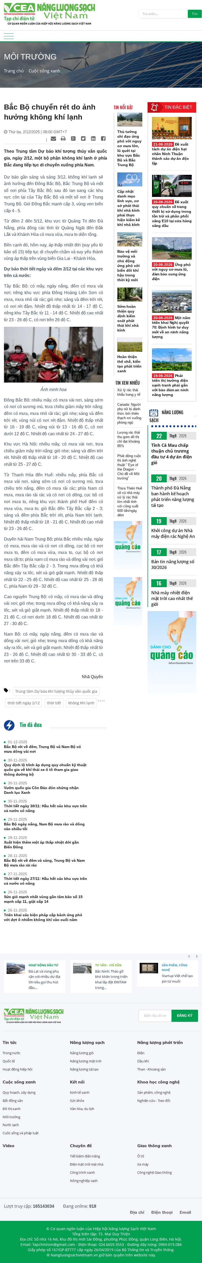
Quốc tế (9, 1061)
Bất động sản (13, 1100)
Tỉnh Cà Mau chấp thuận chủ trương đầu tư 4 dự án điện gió (171, 453)
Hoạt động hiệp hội (17, 1069)
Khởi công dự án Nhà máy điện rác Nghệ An (173, 533)
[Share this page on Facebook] (103, 138)
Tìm (195, 14)
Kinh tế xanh (79, 1092)
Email (185, 1212)
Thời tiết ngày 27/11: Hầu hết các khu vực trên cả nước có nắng (45, 880)
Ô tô (140, 1156)
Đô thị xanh (12, 1108)
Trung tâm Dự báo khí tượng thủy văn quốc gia (56, 691)
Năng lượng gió (82, 1053)
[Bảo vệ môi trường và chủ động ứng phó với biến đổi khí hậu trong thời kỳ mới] (129, 239)
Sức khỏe (77, 1100)
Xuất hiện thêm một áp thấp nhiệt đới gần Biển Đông (41, 844)
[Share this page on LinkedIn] (93, 138)
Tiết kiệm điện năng (85, 1156)
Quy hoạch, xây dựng (19, 1092)
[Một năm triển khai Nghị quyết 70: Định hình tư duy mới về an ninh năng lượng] (172, 301)
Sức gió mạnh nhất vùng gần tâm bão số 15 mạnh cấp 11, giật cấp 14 (43, 899)
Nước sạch (11, 1124)
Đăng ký (185, 1016)
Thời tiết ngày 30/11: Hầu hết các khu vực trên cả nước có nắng (45, 808)
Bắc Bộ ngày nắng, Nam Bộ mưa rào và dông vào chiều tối (44, 826)
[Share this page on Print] (63, 138)
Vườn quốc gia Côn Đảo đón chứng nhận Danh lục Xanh (41, 790)
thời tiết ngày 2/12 (24, 702)
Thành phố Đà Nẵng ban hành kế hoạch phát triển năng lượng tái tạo (172, 496)
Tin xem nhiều (127, 383)
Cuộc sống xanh (44, 71)
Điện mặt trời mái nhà (86, 1164)
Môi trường (11, 1117)
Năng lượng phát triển (160, 1042)
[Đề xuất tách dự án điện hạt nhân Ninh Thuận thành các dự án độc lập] (172, 128)
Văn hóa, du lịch (82, 1108)
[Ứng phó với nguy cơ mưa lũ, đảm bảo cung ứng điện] (172, 248)
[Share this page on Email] (53, 138)
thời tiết (54, 702)
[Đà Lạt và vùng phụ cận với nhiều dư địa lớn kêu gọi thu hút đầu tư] (16, 972)
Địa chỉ (137, 1212)
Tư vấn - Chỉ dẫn (108, 965)
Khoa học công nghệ (158, 1081)
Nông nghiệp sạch (84, 1180)
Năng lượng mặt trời (85, 1061)
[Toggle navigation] (9, 38)
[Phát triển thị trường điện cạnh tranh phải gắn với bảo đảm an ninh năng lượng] (172, 359)
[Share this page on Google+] (73, 138)
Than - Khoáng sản (151, 1069)
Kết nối (77, 1081)
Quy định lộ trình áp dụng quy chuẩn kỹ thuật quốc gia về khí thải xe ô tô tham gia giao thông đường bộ (45, 769)
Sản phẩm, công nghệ (175, 967)
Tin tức (10, 1042)
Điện (140, 1053)
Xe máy (143, 1164)
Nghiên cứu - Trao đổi (153, 1100)
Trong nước (11, 1053)
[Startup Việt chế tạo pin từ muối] (149, 972)
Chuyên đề (81, 1145)
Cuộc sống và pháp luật (21, 1133)
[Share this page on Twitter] (83, 138)
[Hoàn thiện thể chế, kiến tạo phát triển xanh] (129, 345)
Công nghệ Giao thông (154, 1172)
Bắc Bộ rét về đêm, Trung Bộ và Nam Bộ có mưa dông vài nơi (42, 749)
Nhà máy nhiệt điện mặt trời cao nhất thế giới (172, 598)
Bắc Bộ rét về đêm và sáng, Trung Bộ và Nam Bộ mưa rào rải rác (44, 862)
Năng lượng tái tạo (84, 1069)
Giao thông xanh (154, 1145)
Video (8, 1145)
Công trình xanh (82, 1172)
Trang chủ (14, 71)
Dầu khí (143, 1061)
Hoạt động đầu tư (43, 965)
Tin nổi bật (123, 107)
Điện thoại (162, 1212)
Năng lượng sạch (87, 1042)
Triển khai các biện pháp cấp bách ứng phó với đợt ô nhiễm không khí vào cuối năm (43, 917)
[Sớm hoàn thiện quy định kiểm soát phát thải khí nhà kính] (129, 294)
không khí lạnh (81, 702)
